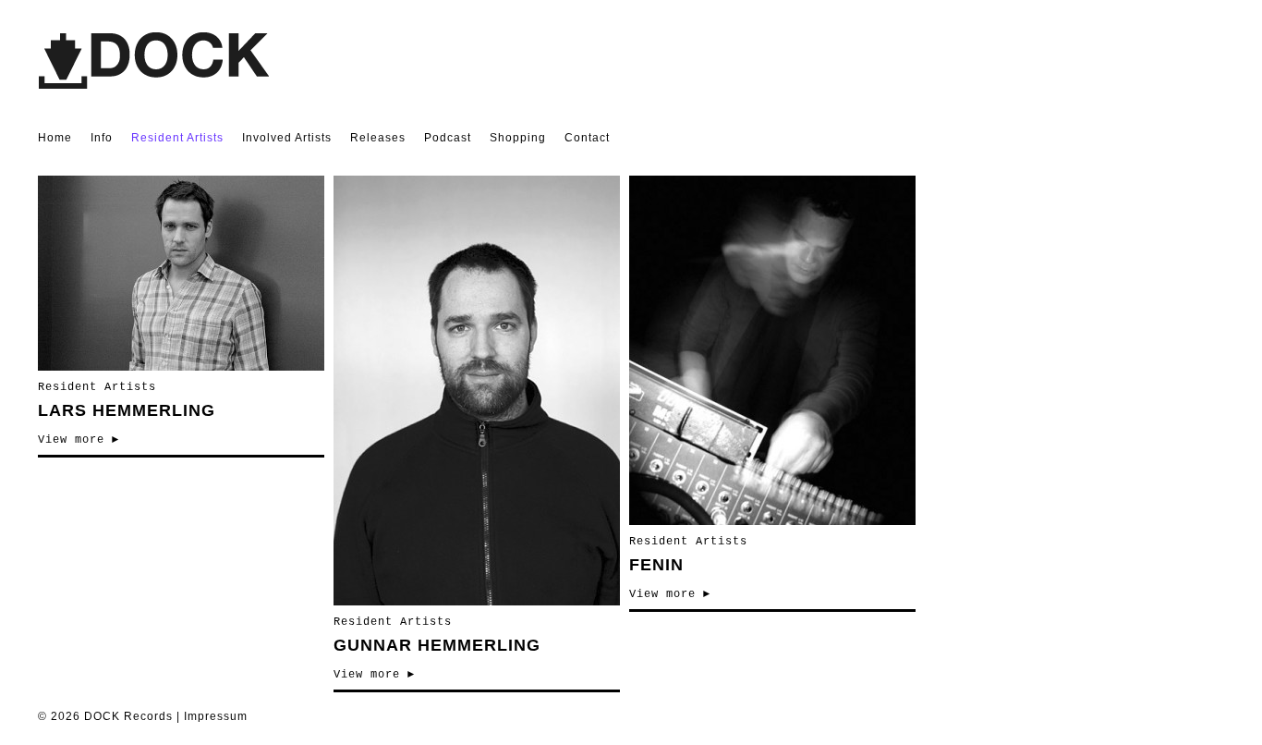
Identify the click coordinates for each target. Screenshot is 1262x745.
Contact (587, 137)
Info (102, 137)
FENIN (656, 565)
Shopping (518, 137)
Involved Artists (287, 137)
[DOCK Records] (153, 85)
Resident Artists (177, 137)
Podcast (447, 137)
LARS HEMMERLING (126, 410)
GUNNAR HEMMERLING (437, 645)
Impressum (216, 716)
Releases (378, 137)
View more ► (78, 440)
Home (55, 137)
